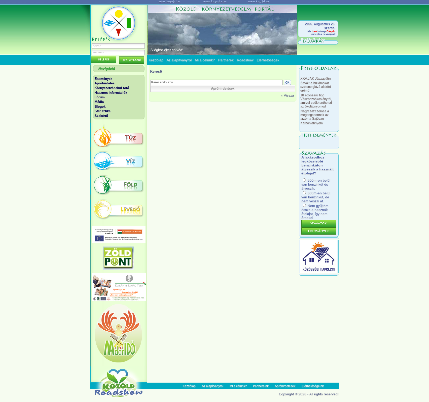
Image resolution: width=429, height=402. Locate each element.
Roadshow (245, 60)
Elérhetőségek (268, 60)
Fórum (100, 97)
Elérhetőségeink (313, 386)
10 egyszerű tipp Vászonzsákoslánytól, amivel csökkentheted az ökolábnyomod (316, 100)
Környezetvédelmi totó (112, 88)
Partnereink (261, 386)
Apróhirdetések (285, 386)
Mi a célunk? (205, 60)
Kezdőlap (156, 60)
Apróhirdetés (104, 83)
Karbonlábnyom (311, 123)
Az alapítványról (179, 60)
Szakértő (101, 116)
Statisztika (102, 111)
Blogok (100, 106)
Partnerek (226, 60)
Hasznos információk (111, 93)
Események (103, 79)
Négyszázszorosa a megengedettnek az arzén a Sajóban (314, 114)
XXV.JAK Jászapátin (315, 78)
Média (99, 102)
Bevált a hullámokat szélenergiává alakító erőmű (315, 86)
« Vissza (287, 95)
